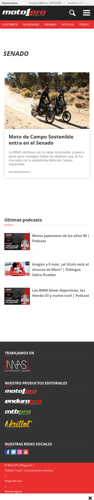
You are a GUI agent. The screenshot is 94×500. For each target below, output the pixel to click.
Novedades (31, 24)
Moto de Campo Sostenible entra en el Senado (41, 139)
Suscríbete (10, 24)
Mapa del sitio (13, 481)
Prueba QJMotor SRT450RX (45, 3)
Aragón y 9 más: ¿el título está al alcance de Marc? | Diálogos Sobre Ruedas (60, 269)
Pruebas (50, 24)
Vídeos (84, 24)
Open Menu (86, 13)
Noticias (67, 24)
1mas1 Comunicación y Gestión (34, 470)
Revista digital (13, 491)
